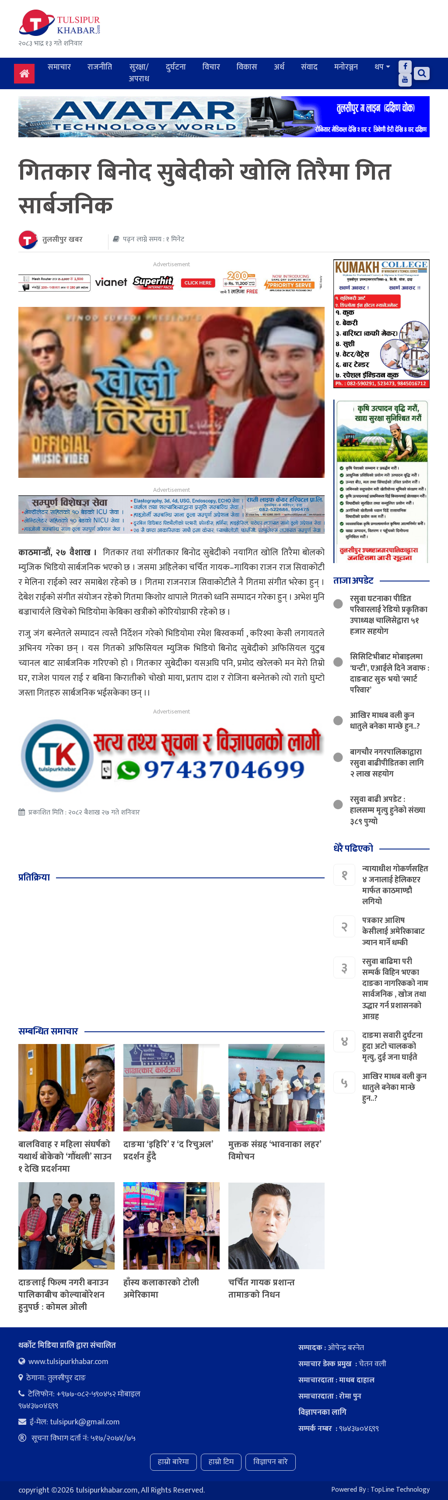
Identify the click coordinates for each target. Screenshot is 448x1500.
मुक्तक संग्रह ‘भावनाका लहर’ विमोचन (274, 1150)
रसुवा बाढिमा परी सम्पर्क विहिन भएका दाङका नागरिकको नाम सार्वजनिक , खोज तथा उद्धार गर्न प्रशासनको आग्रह (395, 989)
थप (379, 67)
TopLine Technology (400, 1490)
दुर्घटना (176, 67)
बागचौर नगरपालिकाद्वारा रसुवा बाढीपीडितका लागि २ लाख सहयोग (387, 763)
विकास (247, 67)
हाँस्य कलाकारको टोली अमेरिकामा (161, 1288)
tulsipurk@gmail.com (85, 1422)
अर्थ (279, 67)
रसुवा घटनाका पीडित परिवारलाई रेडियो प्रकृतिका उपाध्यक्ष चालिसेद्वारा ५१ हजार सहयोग (388, 615)
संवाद (309, 67)
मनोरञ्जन (346, 67)
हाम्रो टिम (221, 1462)
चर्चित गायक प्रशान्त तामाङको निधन (261, 1288)
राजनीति (100, 67)
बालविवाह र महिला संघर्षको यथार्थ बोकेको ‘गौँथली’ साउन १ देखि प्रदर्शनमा (65, 1156)
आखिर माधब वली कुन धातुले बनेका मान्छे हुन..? (385, 721)
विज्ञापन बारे (270, 1462)
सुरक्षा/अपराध (139, 73)
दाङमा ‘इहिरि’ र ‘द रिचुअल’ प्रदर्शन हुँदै (168, 1150)
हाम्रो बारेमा (173, 1462)
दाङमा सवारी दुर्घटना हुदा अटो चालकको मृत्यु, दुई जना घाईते (392, 1046)
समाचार (59, 67)
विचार (211, 67)
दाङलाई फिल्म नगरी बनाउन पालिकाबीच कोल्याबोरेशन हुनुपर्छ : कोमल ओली (63, 1295)
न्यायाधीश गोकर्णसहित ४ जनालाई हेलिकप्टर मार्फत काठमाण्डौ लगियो (395, 886)
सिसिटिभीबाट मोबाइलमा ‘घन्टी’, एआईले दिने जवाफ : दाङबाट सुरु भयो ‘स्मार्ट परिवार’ (389, 674)
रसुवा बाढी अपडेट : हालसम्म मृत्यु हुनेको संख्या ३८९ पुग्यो (387, 810)
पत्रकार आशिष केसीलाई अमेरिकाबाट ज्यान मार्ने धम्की (393, 931)
